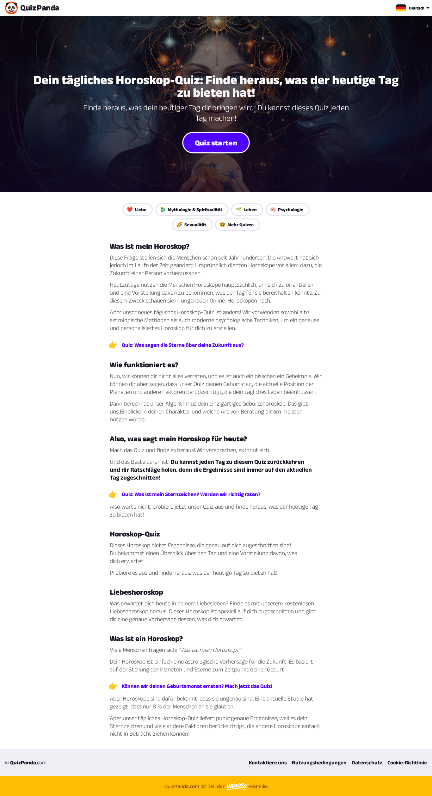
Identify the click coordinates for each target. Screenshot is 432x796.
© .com (25, 762)
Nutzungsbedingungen (319, 762)
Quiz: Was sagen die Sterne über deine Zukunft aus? (183, 345)
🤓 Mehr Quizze (236, 224)
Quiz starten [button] (216, 142)
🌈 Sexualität (191, 224)
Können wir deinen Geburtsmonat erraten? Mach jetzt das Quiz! (197, 686)
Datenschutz (367, 762)
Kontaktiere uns (268, 762)
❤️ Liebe (136, 209)
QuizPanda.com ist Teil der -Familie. (216, 786)
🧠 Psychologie (286, 209)
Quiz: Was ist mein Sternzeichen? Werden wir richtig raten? (191, 494)
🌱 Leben (246, 209)
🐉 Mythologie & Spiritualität (191, 209)
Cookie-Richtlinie (407, 762)
